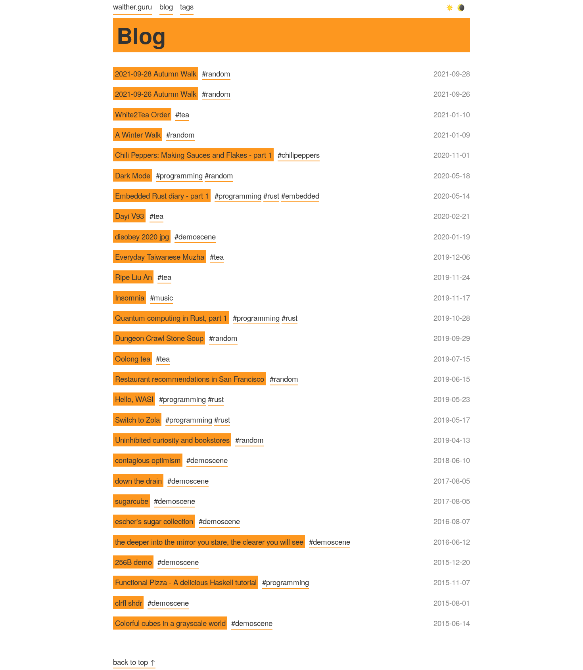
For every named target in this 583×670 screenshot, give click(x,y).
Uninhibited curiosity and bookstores (172, 440)
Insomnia (129, 297)
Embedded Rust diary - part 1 (162, 195)
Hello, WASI (134, 399)
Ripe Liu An (133, 277)
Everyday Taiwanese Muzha (159, 256)
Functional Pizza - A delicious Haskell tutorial (186, 582)
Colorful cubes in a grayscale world (170, 623)
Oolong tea (132, 358)
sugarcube (131, 501)
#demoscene (195, 236)
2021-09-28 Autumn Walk (155, 73)
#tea (182, 114)
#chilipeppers (299, 154)
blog (166, 6)
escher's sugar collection (154, 521)
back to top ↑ (134, 662)
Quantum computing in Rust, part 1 (171, 317)
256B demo (133, 562)
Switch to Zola (137, 419)
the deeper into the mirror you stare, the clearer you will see (209, 541)
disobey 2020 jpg (142, 236)
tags (187, 6)
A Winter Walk (138, 134)
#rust (271, 195)
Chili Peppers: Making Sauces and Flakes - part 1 (193, 154)
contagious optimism (148, 460)
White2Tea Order (142, 114)
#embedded (300, 195)
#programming (179, 175)
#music (161, 297)
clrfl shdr (128, 602)
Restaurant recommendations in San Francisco (189, 378)
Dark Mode (132, 175)
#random (216, 73)
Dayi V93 (129, 216)
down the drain (138, 480)
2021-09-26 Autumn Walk (155, 93)
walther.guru (132, 6)
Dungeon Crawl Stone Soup (159, 338)
